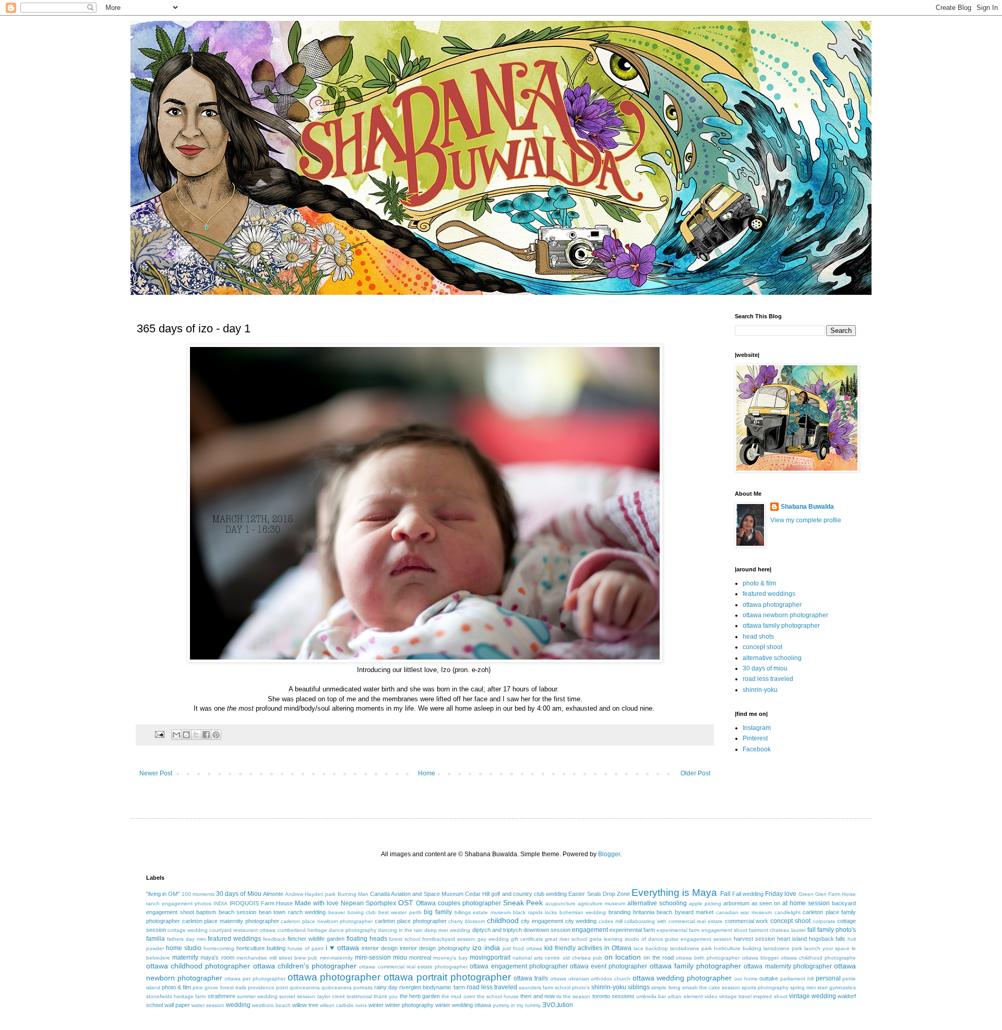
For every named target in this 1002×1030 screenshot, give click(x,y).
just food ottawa (522, 948)
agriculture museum (601, 903)
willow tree (305, 1005)
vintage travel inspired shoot (753, 996)
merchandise (251, 958)
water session (208, 1005)
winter (376, 1005)
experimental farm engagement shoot (702, 930)
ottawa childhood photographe (818, 958)
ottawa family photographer (781, 625)
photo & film (759, 583)
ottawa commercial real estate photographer (413, 966)
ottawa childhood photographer (198, 966)
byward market (694, 912)
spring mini (803, 987)
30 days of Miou (238, 893)
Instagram (757, 728)
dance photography (352, 930)
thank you (386, 996)
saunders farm (536, 987)
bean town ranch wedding (292, 912)
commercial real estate (696, 921)
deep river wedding (447, 930)
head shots (758, 636)
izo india (486, 947)
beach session (238, 912)
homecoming (219, 948)
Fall (725, 893)
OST (405, 903)
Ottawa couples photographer (458, 903)
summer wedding (257, 996)
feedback (274, 939)
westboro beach (271, 1005)
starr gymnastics (836, 987)
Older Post (695, 773)
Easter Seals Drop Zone (599, 894)
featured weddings (769, 593)
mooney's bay (450, 958)
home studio (183, 948)
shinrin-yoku (760, 689)
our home (746, 978)
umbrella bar (651, 996)
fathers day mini (186, 939)
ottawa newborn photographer (785, 615)
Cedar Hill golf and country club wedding (516, 894)
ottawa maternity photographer (787, 966)
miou (400, 957)
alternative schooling (772, 658)
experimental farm (632, 930)
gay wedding (493, 939)
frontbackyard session (448, 939)
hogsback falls (827, 939)
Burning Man (353, 894)
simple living (665, 987)
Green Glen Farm (819, 894)
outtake (768, 978)
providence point (268, 987)
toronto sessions (613, 996)
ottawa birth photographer (707, 958)
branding (619, 912)
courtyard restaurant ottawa (242, 930)
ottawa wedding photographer (682, 978)
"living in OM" (163, 894)
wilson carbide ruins (343, 1005)
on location (622, 957)
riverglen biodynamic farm (431, 987)
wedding (238, 1005)
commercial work (747, 921)
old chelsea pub (582, 958)
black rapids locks (535, 912)
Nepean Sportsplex (368, 903)
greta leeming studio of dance (626, 939)
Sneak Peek (523, 903)
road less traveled (768, 678)
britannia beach (653, 912)
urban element (684, 996)
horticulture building (260, 948)
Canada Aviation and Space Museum (416, 894)
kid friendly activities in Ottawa (587, 948)
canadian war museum (744, 912)
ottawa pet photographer (254, 978)
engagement (590, 929)
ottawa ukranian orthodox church (590, 978)
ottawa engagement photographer (518, 966)
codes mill (611, 921)
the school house (498, 996)
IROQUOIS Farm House (261, 903)
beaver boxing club (352, 912)
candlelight (787, 912)
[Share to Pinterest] (216, 734)
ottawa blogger (760, 958)
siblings (639, 987)
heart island (792, 939)
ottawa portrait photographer (447, 977)
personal (828, 978)
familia (155, 938)
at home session (806, 903)
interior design (380, 948)
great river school (566, 939)
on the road (658, 957)
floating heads (367, 938)
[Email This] (176, 734)
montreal (420, 957)
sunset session (297, 996)
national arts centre (536, 958)
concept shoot (762, 647)
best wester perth (400, 912)
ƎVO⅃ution (557, 1005)
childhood (503, 920)
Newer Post (155, 773)
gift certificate (527, 939)
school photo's (572, 987)
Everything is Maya (674, 892)
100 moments (198, 894)
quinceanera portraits (347, 987)
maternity (185, 957)
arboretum (736, 903)
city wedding (581, 921)
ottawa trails (531, 978)
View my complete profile (805, 520)
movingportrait (490, 957)
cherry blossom (466, 921)
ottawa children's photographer (304, 966)
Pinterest (755, 738)
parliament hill (797, 978)
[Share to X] (196, 734)
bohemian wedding (582, 912)
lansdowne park (783, 948)
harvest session (754, 939)
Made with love (317, 903)
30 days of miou (765, 668)
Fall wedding (748, 894)
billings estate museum (483, 912)
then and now (537, 996)
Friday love (780, 893)
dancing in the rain (400, 930)
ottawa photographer (772, 604)
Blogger (609, 854)
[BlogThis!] (186, 734)
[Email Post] (159, 734)
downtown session (546, 930)
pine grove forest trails (219, 987)
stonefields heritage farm (176, 996)
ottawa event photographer (608, 966)
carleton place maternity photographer (230, 921)
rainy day (386, 987)
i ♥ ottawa (342, 947)
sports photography (765, 987)
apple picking (705, 903)
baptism (206, 912)
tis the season (573, 996)
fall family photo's (831, 929)
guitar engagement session (698, 939)
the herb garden (420, 996)
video (711, 996)
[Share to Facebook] (206, 734)
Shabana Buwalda (807, 506)
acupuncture (560, 903)
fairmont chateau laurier (777, 930)
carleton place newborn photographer (327, 921)
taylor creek (331, 996)
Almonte (273, 894)
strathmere (221, 996)
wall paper (177, 1005)
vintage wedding (812, 996)
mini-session (373, 957)
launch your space (827, 948)
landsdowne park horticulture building (715, 948)
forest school (404, 939)
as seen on (766, 903)
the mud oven (458, 996)
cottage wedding (188, 930)
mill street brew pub (293, 958)
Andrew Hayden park (310, 894)
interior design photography (435, 948)
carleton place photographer (410, 921)
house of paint (306, 948)
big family (438, 912)
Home (426, 773)
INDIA (220, 903)
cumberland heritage (302, 930)
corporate (824, 921)
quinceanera (305, 987)
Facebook (757, 749)
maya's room (217, 957)
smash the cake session (711, 987)
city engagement (542, 921)
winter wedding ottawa (463, 1005)
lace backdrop (651, 948)
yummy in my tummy (517, 1005)
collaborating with (645, 921)
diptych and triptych (497, 930)
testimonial (359, 996)
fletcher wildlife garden (316, 939)
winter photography (409, 1005)
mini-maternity (336, 958)
